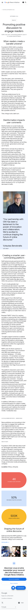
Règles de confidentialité (7, 595)
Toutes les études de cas (8, 9)
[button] (8, 607)
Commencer (20, 588)
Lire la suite (5, 542)
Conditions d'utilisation (6, 598)
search (26, 2)
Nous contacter (14, 583)
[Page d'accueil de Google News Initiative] (11, 2)
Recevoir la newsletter (14, 579)
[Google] (4, 593)
